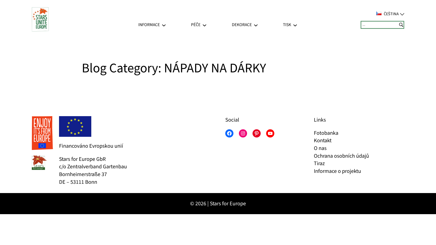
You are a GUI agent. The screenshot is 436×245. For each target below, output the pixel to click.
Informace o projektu (337, 171)
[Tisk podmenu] (295, 25)
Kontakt (323, 141)
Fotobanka (326, 133)
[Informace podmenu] (164, 25)
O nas (320, 148)
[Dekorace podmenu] (256, 25)
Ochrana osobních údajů (341, 156)
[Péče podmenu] (204, 25)
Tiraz (319, 163)
